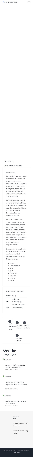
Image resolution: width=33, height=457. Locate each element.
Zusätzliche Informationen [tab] (13, 166)
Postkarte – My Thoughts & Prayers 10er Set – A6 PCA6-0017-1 (16, 384)
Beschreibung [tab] (9, 161)
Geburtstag (16, 299)
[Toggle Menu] (29, 2)
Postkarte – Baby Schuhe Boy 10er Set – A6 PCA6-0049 (15, 366)
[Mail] (18, 440)
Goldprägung (16, 302)
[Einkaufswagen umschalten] (18, 2)
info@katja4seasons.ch (20, 423)
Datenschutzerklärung (20, 431)
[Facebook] (13, 440)
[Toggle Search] (23, 2)
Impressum (17, 426)
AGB (15, 433)
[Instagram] (15, 440)
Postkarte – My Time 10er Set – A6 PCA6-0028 (15, 402)
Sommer (15, 304)
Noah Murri (16, 452)
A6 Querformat (17, 308)
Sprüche (21, 304)
